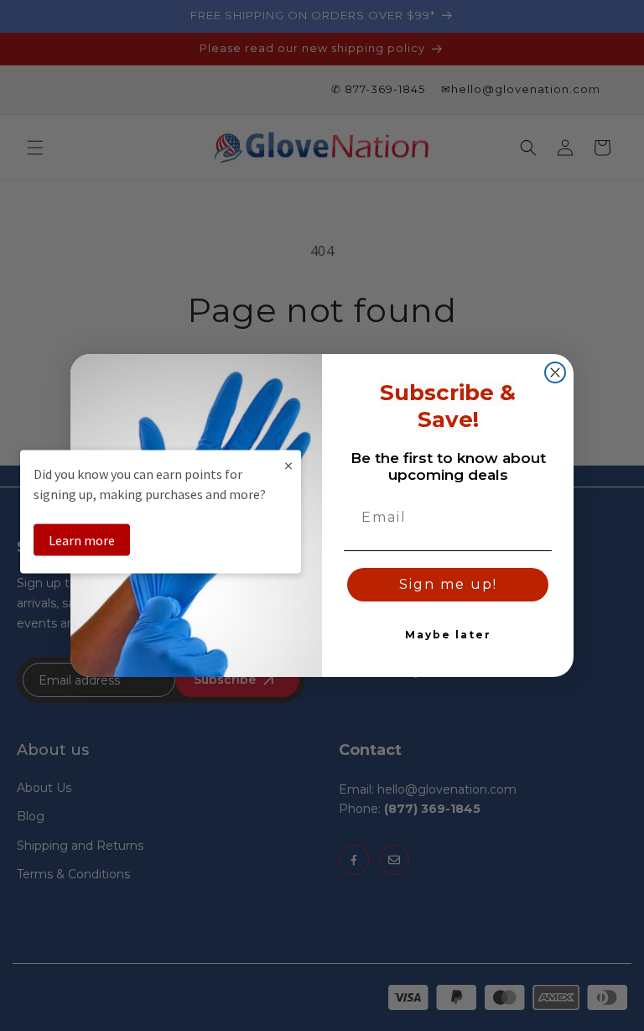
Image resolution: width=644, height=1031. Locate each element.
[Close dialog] (555, 372)
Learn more (82, 539)
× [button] (288, 464)
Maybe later (448, 634)
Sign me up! (448, 584)
